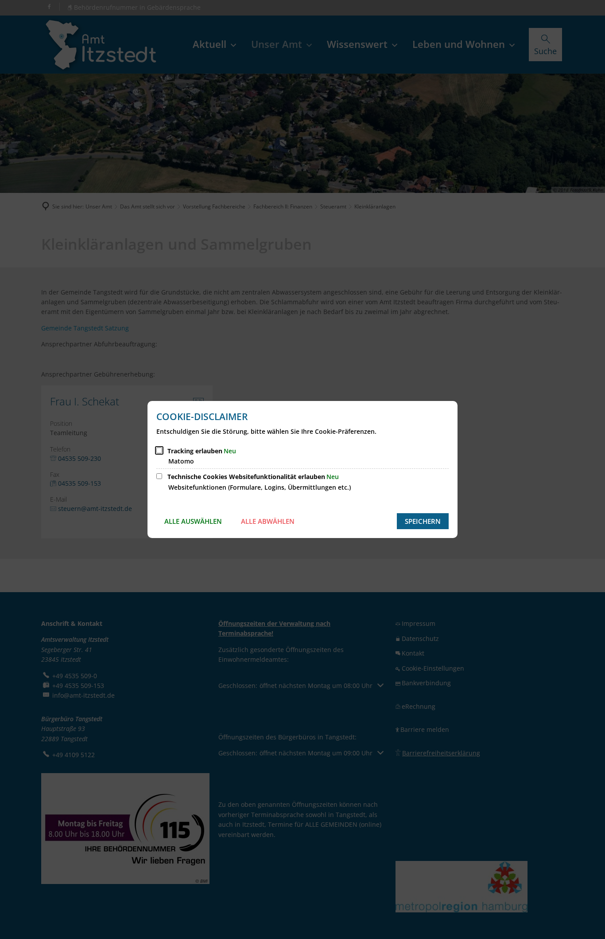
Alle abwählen (268, 521)
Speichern (423, 521)
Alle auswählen (193, 521)
